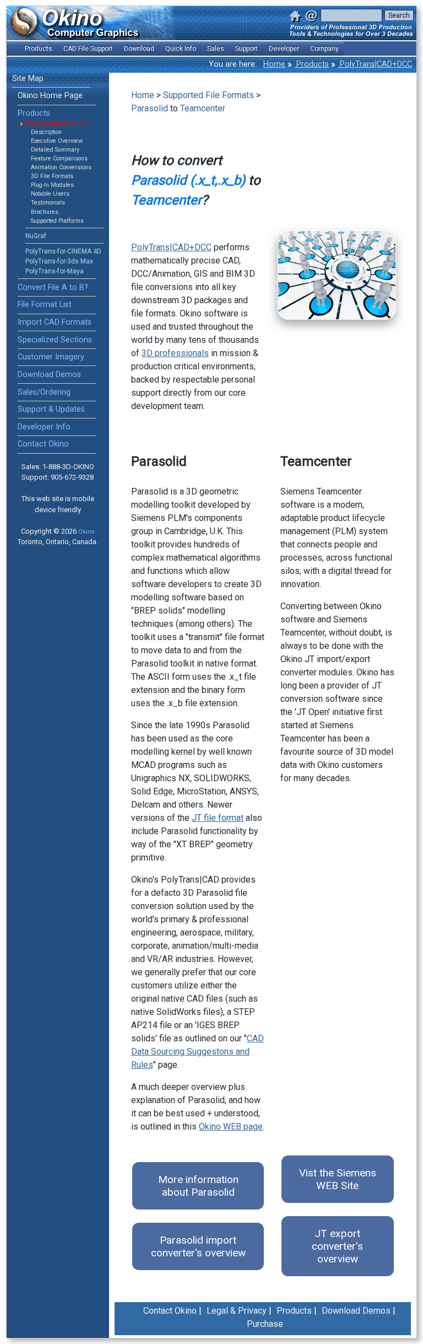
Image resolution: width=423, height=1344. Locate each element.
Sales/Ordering (44, 392)
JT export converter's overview (337, 1246)
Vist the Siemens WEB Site (337, 1179)
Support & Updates (51, 409)
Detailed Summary (55, 149)
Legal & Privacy (237, 1310)
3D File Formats (52, 176)
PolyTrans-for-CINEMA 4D (63, 251)
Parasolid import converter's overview (198, 1246)
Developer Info (44, 427)
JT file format (217, 818)
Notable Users (50, 193)
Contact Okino (43, 444)
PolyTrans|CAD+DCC (375, 64)
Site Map (28, 78)
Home (274, 64)
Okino (86, 531)
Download (139, 48)
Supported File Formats (208, 95)
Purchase (265, 1324)
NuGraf (35, 236)
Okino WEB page (231, 1126)
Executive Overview (57, 140)
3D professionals (175, 353)
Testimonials (48, 202)
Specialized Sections (55, 340)
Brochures (44, 212)
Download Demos (49, 374)
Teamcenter (202, 108)
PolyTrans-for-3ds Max (59, 261)
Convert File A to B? (53, 287)
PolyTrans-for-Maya (54, 271)
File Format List (45, 304)
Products (311, 64)
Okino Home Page (50, 95)
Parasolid (149, 108)
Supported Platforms (57, 220)
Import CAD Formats (54, 322)
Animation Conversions (61, 167)
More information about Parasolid (198, 1185)
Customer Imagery (51, 357)
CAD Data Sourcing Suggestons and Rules (197, 1051)
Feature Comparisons (59, 158)
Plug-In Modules (52, 185)
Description (46, 132)
